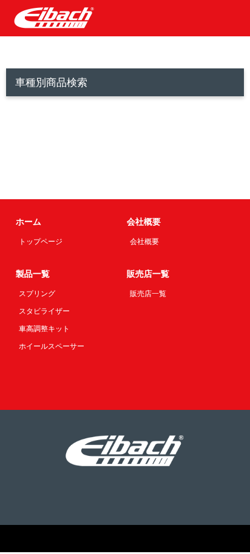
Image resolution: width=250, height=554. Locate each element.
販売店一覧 (148, 293)
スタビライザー (44, 311)
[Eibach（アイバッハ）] (54, 17)
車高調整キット (44, 329)
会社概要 (144, 241)
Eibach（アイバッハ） (98, 538)
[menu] (232, 18)
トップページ (40, 241)
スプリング (37, 293)
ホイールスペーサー (51, 346)
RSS (125, 499)
